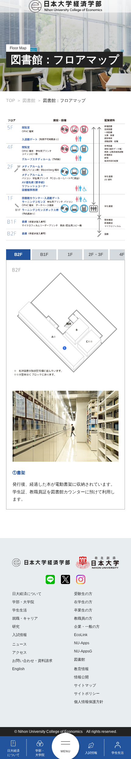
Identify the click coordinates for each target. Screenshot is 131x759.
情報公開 (81, 677)
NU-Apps (81, 643)
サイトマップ (85, 685)
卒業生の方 (83, 610)
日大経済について (26, 594)
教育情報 (81, 669)
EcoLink (80, 635)
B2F (18, 254)
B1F (44, 254)
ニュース (19, 644)
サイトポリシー (87, 693)
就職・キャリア (25, 618)
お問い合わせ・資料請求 (32, 661)
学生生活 (19, 610)
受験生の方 (83, 594)
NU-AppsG (83, 651)
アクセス (19, 652)
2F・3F (96, 254)
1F (70, 254)
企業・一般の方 (87, 626)
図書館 (79, 659)
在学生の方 (83, 602)
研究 (15, 626)
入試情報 (19, 635)
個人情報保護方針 (88, 702)
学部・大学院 (23, 602)
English (18, 669)
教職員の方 (83, 618)
